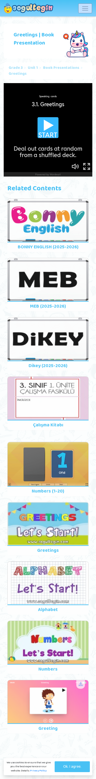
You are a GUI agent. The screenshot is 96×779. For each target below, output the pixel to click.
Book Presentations (61, 68)
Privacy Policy (38, 770)
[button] (80, 684)
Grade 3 (16, 68)
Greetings (18, 74)
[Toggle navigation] (85, 8)
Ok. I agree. (72, 767)
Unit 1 (33, 68)
